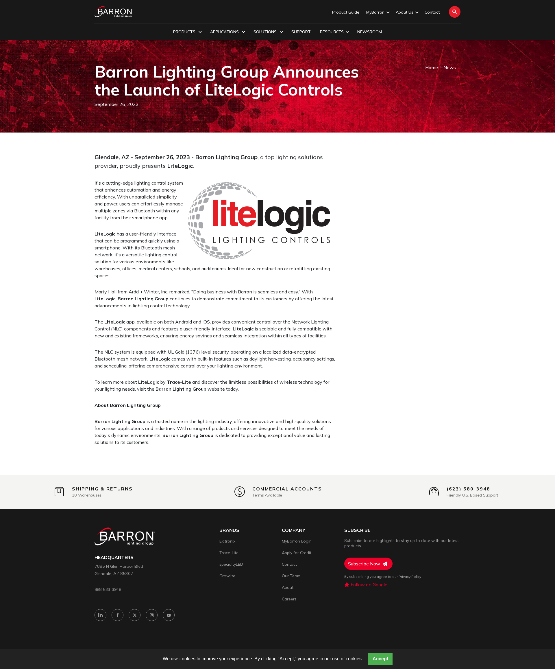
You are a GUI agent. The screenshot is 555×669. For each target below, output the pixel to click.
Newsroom (369, 31)
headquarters (114, 557)
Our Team (291, 575)
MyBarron (375, 12)
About (287, 587)
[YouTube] (169, 615)
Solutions (266, 31)
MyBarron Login (297, 541)
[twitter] (134, 615)
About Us (404, 12)
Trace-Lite (228, 552)
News (449, 67)
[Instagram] (152, 615)
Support (301, 31)
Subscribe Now (364, 564)
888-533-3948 (108, 589)
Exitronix (227, 541)
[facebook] (117, 615)
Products (185, 31)
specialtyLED (231, 564)
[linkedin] (100, 615)
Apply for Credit (296, 552)
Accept (380, 658)
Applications (225, 31)
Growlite (227, 575)
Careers (289, 599)
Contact (432, 12)
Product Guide (345, 12)
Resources (332, 31)
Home (431, 67)
